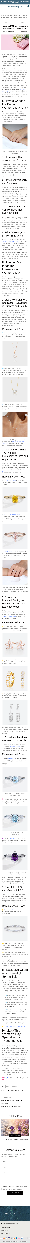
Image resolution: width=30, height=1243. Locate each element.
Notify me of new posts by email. (12, 1189)
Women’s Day (16, 1086)
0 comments (23, 31)
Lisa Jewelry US (8, 31)
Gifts (7, 1086)
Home (2, 15)
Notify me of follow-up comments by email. (15, 1186)
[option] (15, 1130)
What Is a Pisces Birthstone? (11, 1106)
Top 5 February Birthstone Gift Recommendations (15, 1139)
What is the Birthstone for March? (13, 1100)
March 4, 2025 (21, 22)
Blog (6, 15)
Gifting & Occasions (14, 15)
